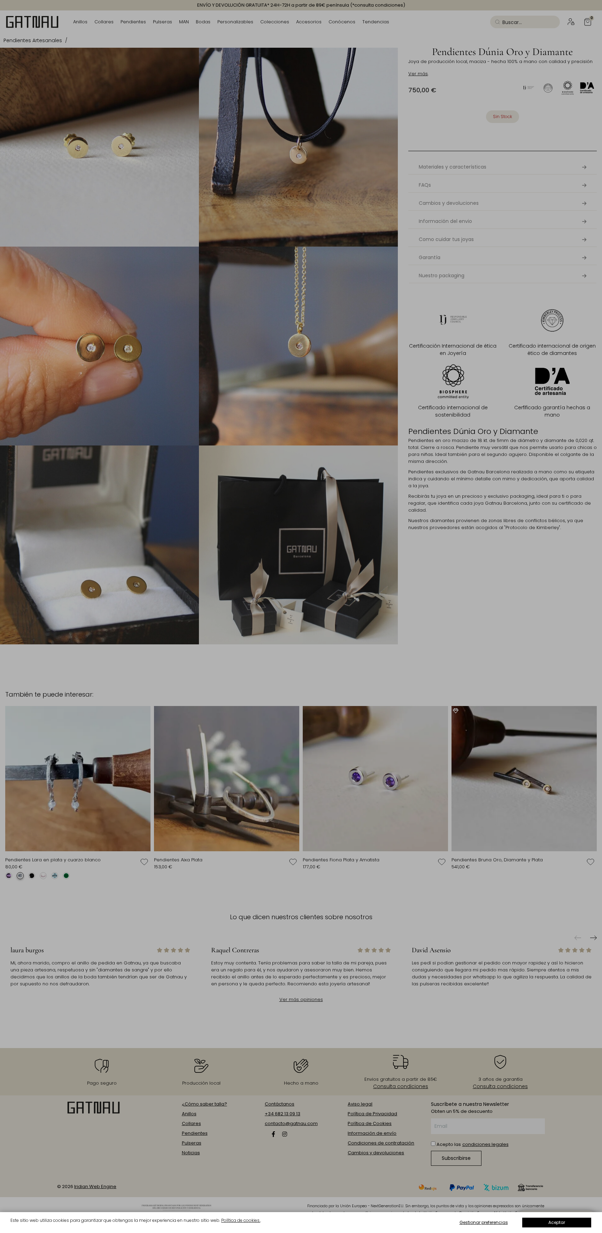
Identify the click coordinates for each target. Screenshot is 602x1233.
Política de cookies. (240, 1220)
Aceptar (556, 1222)
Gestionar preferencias (484, 1222)
